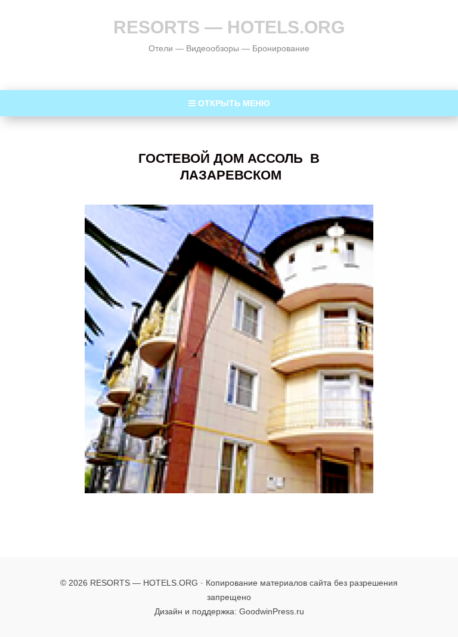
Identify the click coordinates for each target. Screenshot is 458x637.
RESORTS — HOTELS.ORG (229, 27)
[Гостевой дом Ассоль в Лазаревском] (229, 349)
